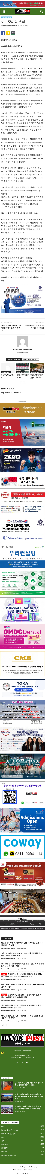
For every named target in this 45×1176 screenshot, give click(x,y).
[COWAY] (22, 847)
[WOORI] (22, 556)
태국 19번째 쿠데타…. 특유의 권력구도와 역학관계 (11, 328)
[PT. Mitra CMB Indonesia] (22, 663)
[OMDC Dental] (22, 636)
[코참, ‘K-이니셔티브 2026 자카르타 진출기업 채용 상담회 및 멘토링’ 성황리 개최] (7, 1097)
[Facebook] (17, 1063)
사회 (2, 1141)
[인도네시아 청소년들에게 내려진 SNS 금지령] (8, 368)
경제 (2, 1137)
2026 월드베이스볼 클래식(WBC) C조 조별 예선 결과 (22, 375)
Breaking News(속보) (8, 1155)
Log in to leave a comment (11, 393)
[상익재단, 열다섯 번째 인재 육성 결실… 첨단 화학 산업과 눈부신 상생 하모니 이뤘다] (7, 1109)
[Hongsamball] (22, 460)
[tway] (22, 4)
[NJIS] (22, 820)
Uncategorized (6, 17)
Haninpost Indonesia (10, 25)
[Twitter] (22, 1063)
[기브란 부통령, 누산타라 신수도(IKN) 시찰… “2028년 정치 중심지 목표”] (37, 368)
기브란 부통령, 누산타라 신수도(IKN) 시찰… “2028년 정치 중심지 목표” (36, 376)
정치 (2, 1126)
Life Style (4, 1144)
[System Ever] (22, 583)
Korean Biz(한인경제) (8, 1134)
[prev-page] (21, 382)
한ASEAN (4, 1148)
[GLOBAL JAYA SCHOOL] (22, 766)
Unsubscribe (17, 1170)
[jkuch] (22, 901)
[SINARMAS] (22, 739)
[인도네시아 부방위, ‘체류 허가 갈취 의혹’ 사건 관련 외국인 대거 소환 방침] (7, 1085)
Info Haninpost (12, 1167)
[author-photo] (22, 341)
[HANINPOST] (22, 793)
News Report (28, 1170)
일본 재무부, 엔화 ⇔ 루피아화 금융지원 (34, 326)
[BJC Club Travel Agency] (22, 712)
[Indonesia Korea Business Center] (22, 482)
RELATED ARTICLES (14, 359)
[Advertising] (22, 299)
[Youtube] (27, 1063)
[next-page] (24, 382)
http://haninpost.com (22, 352)
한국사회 (4, 1152)
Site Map (22, 1167)
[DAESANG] (22, 874)
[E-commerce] (22, 610)
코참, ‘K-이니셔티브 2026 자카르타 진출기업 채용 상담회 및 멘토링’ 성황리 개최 (29, 1096)
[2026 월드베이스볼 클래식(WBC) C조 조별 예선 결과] (22, 368)
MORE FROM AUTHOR (30, 359)
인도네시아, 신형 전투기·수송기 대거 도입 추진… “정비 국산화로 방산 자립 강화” (21, 996)
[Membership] (22, 410)
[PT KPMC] (22, 503)
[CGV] (22, 922)
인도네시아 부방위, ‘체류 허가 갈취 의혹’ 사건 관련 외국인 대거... (29, 1083)
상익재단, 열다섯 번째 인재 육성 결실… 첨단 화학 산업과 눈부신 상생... (28, 1107)
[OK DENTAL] (22, 530)
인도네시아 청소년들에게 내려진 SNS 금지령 (7, 375)
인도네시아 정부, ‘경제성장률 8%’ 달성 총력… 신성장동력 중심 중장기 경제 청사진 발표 (21, 975)
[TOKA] (22, 688)
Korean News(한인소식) (9, 1130)
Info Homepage (32, 1167)
